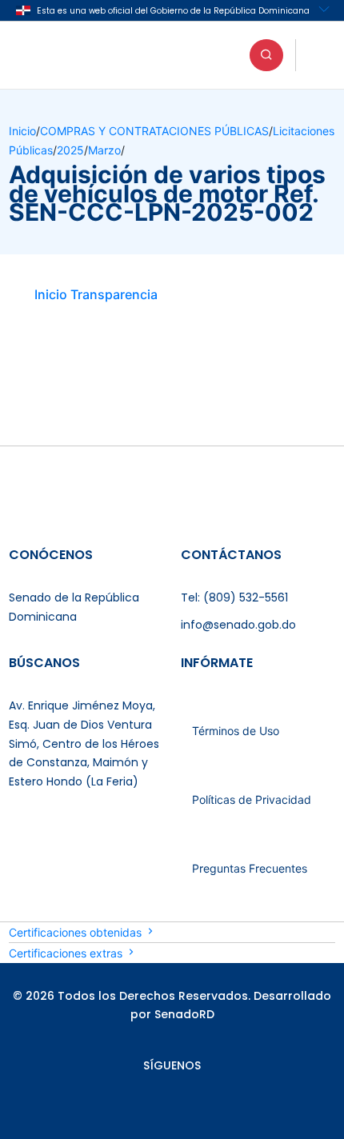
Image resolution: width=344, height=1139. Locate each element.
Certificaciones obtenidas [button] (77, 932)
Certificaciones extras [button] (67, 953)
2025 (70, 150)
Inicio (22, 131)
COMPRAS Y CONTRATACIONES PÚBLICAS (154, 131)
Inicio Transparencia (96, 294)
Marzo (104, 150)
